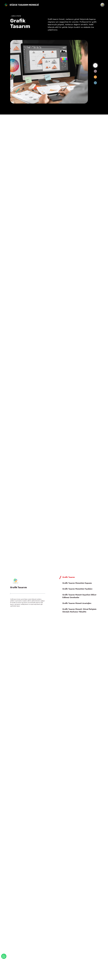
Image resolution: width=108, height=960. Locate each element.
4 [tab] (95, 83)
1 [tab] (95, 65)
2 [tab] (95, 71)
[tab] (67, 577)
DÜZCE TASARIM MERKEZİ (24, 5)
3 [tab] (95, 77)
